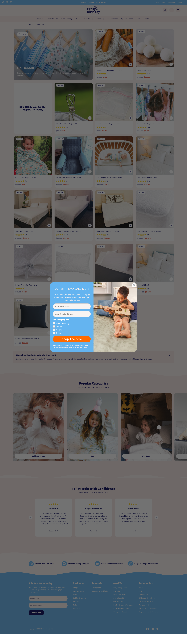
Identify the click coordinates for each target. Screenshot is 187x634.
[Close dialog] (134, 285)
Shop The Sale (72, 339)
